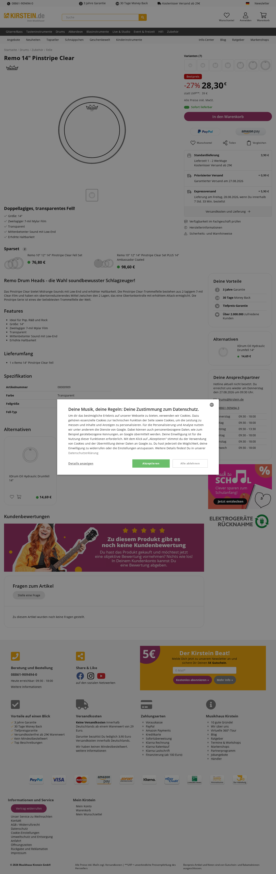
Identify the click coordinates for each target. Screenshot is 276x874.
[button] (80, 463)
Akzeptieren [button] (150, 463)
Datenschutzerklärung (83, 453)
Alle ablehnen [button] (190, 463)
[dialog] (138, 437)
